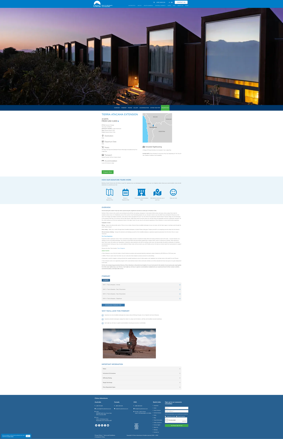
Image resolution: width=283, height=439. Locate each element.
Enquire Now (165, 107)
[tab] (141, 285)
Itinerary (123, 107)
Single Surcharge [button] (107, 382)
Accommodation (144, 107)
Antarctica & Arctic (171, 416)
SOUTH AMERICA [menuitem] (148, 5)
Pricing (130, 107)
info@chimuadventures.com (141, 408)
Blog (155, 417)
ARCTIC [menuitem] (140, 5)
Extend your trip (155, 107)
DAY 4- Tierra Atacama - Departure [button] (112, 298)
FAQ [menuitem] (174, 5)
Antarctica (156, 405)
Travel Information (158, 420)
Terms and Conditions (109, 435)
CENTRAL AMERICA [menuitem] (160, 5)
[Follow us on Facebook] (99, 425)
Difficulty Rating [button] (107, 378)
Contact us (181, 2)
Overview (117, 107)
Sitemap (155, 429)
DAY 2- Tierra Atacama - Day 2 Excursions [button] (114, 289)
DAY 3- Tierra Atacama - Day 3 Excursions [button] (114, 294)
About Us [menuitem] (180, 5)
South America (157, 410)
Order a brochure (158, 422)
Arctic (155, 408)
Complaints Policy (100, 437)
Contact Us (156, 432)
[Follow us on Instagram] (105, 425)
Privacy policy (10, 436)
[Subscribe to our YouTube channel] (108, 425)
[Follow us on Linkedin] (102, 425)
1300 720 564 (99, 406)
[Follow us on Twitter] (96, 425)
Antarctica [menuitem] (131, 5)
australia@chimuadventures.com (103, 408)
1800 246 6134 (119, 406)
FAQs (155, 415)
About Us (156, 427)
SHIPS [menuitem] (169, 5)
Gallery (135, 107)
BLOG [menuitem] (186, 5)
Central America (157, 413)
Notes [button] (104, 369)
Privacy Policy (98, 435)
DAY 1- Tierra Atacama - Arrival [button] (111, 285)
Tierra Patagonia (121, 248)
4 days (105, 280)
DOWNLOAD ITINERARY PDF (113, 305)
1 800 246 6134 (160, 2)
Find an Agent (157, 425)
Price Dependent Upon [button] (109, 387)
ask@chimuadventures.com (122, 408)
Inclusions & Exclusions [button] (109, 373)
